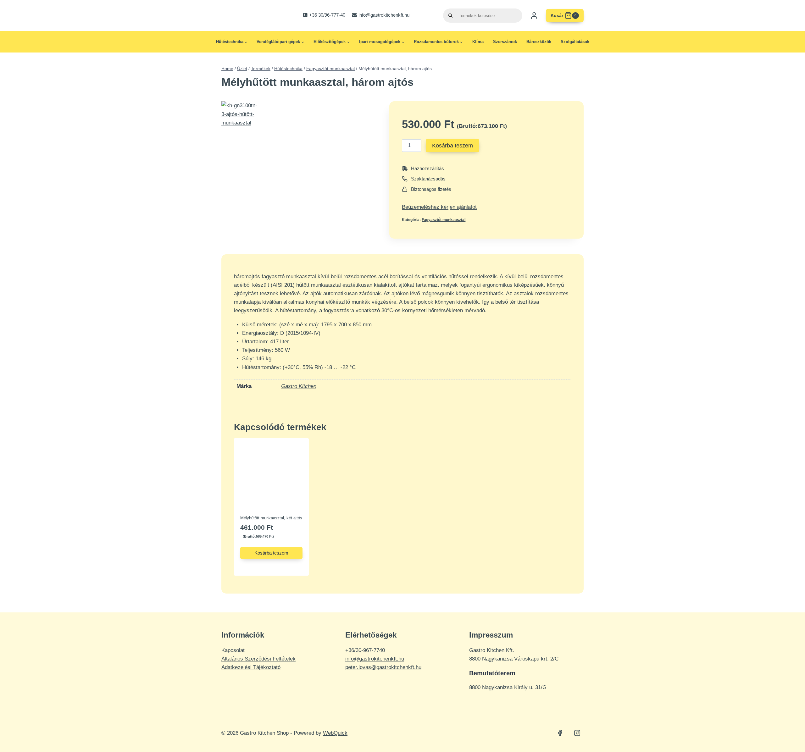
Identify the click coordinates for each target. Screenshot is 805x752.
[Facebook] (560, 733)
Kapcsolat (233, 650)
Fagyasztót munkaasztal (443, 220)
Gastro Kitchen (298, 386)
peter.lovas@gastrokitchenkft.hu (383, 667)
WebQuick (335, 733)
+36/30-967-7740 (365, 650)
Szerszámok (505, 41)
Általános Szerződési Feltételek (258, 659)
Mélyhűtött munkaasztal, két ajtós (271, 518)
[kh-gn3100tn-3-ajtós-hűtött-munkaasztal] (241, 127)
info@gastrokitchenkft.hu (374, 659)
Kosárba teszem (452, 145)
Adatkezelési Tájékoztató (250, 667)
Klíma (478, 41)
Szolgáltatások (575, 41)
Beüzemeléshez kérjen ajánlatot (439, 207)
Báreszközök (538, 41)
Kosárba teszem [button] (271, 553)
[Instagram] (577, 733)
